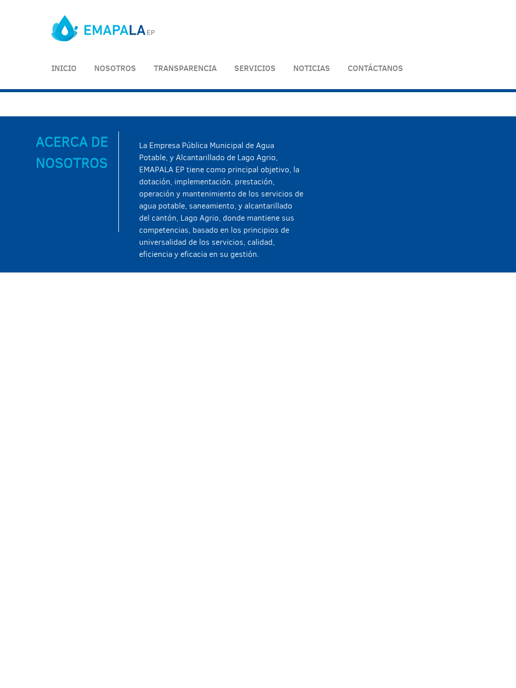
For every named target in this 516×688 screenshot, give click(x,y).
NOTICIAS (311, 68)
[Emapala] (103, 38)
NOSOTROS (115, 68)
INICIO (64, 68)
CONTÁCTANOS (375, 68)
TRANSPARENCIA (185, 68)
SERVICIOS (255, 68)
